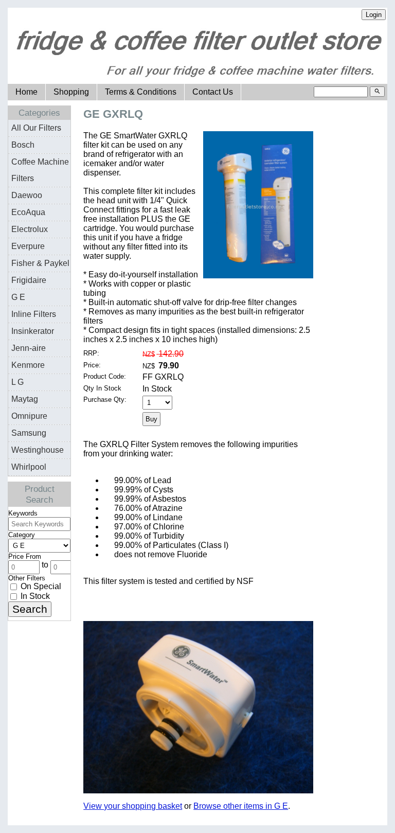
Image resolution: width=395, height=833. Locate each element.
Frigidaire (28, 280)
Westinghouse (37, 450)
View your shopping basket (132, 806)
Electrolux (29, 229)
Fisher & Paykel (40, 263)
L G (17, 382)
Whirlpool (28, 467)
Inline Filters (33, 314)
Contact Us (212, 91)
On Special (40, 586)
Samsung (28, 433)
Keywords (23, 513)
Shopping (71, 91)
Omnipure (29, 416)
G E (18, 297)
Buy (151, 419)
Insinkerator (32, 331)
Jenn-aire (28, 348)
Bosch (22, 144)
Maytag (24, 399)
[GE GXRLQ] (258, 275)
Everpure (28, 246)
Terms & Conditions (140, 91)
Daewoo (26, 195)
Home (26, 91)
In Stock (34, 596)
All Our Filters (36, 127)
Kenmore (28, 365)
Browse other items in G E (240, 806)
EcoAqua (28, 212)
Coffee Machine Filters (40, 170)
